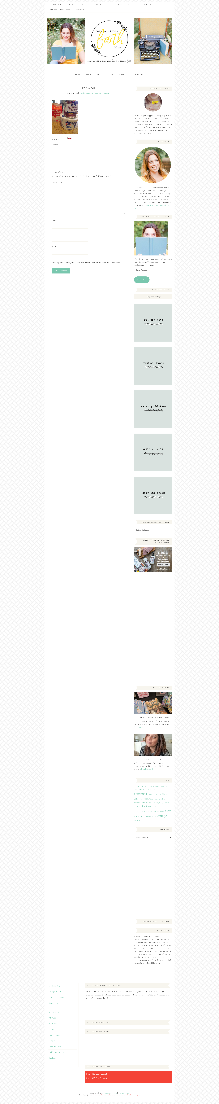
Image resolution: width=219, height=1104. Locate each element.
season (158, 811)
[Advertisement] (151, 612)
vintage (162, 816)
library (152, 807)
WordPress (130, 1095)
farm (160, 799)
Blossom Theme (100, 1095)
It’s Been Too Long (152, 759)
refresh (154, 811)
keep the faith (138, 807)
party (139, 811)
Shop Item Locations (57, 997)
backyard (144, 786)
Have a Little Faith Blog (109, 41)
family (147, 799)
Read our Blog (54, 986)
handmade (149, 803)
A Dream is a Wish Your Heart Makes (153, 717)
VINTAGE (52, 1018)
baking (150, 786)
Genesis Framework (117, 1095)
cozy (149, 794)
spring (167, 811)
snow (161, 811)
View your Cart (54, 991)
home (166, 803)
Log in (138, 1095)
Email (55, 233)
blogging (163, 786)
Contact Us (53, 1003)
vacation (152, 816)
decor (158, 794)
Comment (57, 183)
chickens (138, 790)
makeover (161, 807)
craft (153, 794)
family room (154, 799)
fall (141, 799)
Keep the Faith (54, 1046)
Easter (168, 794)
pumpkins (144, 811)
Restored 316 (124, 1093)
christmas (140, 794)
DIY (163, 794)
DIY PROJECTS (54, 1012)
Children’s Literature (57, 1052)
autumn (137, 786)
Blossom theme (111, 1093)
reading (149, 811)
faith (136, 799)
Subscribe (142, 279)
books (167, 786)
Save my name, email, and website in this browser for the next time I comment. (86, 262)
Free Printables (54, 1035)
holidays (161, 803)
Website (55, 246)
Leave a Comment (102, 93)
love (157, 807)
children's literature (153, 790)
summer (138, 816)
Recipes (51, 1041)
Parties (51, 1029)
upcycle (145, 816)
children (145, 790)
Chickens (52, 1058)
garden (143, 803)
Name (55, 220)
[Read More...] (139, 727)
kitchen (146, 807)
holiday (156, 803)
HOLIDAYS (52, 1023)
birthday (157, 786)
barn (154, 787)
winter (137, 821)
